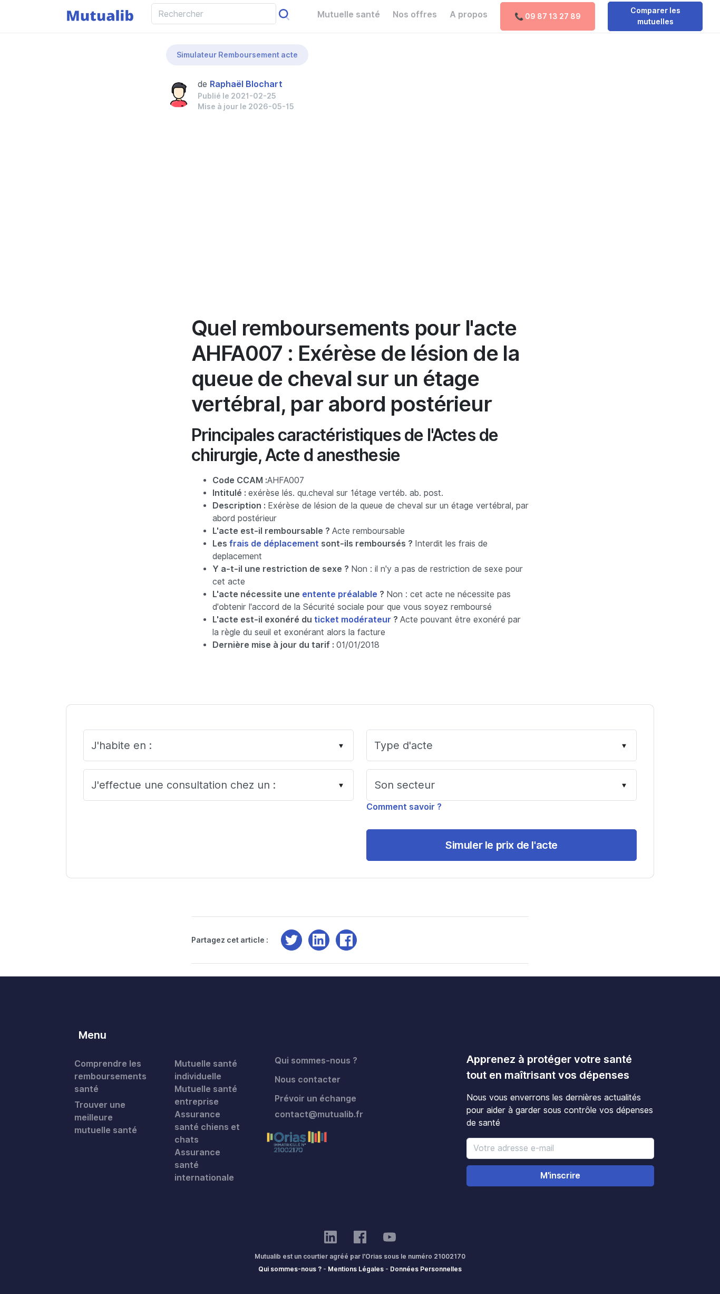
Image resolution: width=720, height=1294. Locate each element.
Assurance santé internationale (204, 1165)
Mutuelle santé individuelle (205, 1070)
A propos (469, 14)
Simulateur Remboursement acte (237, 55)
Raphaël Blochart (246, 84)
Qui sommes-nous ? (316, 1061)
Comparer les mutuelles (655, 16)
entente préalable (339, 594)
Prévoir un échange (315, 1099)
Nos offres (415, 14)
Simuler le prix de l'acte (501, 845)
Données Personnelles (426, 1269)
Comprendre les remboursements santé (110, 1076)
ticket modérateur (352, 620)
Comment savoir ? (404, 807)
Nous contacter (307, 1080)
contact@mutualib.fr (319, 1114)
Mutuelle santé (348, 14)
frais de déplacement (274, 544)
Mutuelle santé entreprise (205, 1095)
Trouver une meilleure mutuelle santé (105, 1117)
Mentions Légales (356, 1269)
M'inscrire (560, 1176)
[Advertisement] (360, 229)
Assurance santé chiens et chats (207, 1127)
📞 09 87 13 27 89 (547, 16)
